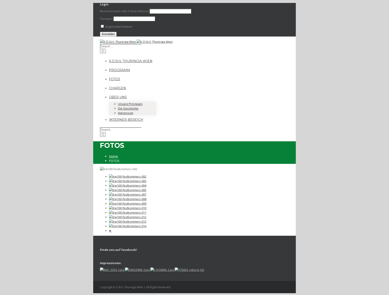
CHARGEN (117, 88)
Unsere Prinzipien (130, 104)
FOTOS (114, 79)
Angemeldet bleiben (118, 27)
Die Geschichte (128, 108)
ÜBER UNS (118, 97)
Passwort (106, 19)
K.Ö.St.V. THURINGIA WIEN (130, 61)
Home (113, 156)
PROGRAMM (119, 70)
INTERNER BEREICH (126, 120)
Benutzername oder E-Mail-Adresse (124, 11)
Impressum (125, 113)
